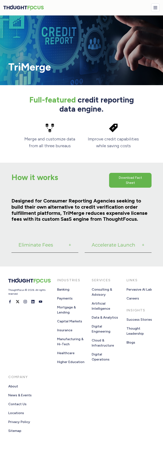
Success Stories (139, 320)
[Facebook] (10, 301)
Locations (16, 413)
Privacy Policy (19, 422)
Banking (63, 289)
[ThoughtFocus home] (23, 7)
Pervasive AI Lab (139, 289)
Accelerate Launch (113, 245)
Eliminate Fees (35, 245)
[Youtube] (40, 301)
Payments (65, 298)
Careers (132, 298)
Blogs (130, 342)
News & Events (20, 395)
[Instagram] (25, 301)
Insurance (64, 330)
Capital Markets (69, 321)
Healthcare (65, 353)
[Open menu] (155, 7)
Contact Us (17, 404)
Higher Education (70, 362)
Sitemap (14, 431)
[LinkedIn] (33, 301)
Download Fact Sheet (130, 180)
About (13, 386)
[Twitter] (17, 301)
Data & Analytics (105, 317)
